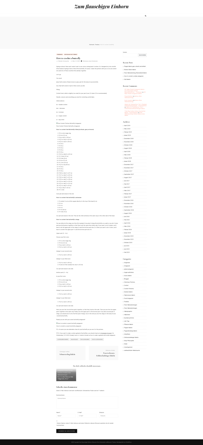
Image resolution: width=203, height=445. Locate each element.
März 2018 (127, 155)
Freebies (59, 54)
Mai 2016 (127, 220)
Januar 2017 (127, 197)
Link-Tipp (126, 321)
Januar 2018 (127, 161)
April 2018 (127, 151)
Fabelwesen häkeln (129, 295)
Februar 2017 (128, 194)
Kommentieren (60, 395)
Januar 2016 (127, 233)
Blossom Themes (111, 442)
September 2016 (129, 210)
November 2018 (128, 142)
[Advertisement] (101, 32)
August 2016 (128, 213)
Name (58, 412)
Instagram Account (106, 333)
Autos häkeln (128, 275)
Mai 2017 (127, 184)
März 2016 (127, 226)
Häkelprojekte (128, 311)
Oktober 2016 (128, 207)
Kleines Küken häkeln (130, 69)
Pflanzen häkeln (128, 324)
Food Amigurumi (128, 298)
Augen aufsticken (129, 272)
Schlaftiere (127, 334)
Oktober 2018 (128, 145)
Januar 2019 (127, 135)
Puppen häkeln (128, 328)
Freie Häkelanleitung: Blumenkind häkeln (135, 73)
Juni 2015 (126, 249)
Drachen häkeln (128, 292)
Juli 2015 (126, 246)
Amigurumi (60, 370)
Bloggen (126, 279)
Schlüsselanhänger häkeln (131, 337)
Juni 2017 (126, 181)
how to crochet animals (97, 339)
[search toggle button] (145, 16)
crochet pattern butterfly (62, 339)
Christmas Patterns (129, 282)
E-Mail (80, 412)
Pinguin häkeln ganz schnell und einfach (135, 66)
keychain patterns (70, 54)
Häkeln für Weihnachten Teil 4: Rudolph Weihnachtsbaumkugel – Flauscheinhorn (135, 105)
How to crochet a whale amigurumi (133, 76)
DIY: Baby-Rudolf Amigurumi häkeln (135, 92)
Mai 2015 (127, 252)
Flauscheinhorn (128, 96)
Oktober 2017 (128, 171)
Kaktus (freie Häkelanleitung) (133, 96)
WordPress (129, 442)
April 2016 (127, 223)
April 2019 (127, 125)
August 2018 (128, 148)
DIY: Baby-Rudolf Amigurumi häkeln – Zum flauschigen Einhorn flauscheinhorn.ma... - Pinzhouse (134, 90)
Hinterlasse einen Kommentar (90, 61)
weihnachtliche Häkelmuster (132, 350)
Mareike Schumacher (63, 61)
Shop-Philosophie (129, 341)
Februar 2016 (128, 229)
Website (101, 412)
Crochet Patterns (129, 289)
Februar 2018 (128, 158)
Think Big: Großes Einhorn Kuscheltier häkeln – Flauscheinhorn (134, 111)
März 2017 (127, 190)
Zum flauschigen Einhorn (101, 6)
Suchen (125, 52)
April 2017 (127, 187)
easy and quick (74, 339)
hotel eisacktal (128, 100)
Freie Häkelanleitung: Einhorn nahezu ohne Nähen (134, 114)
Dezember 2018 (128, 138)
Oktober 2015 (128, 242)
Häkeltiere (127, 315)
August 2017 (128, 177)
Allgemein (127, 262)
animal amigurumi (129, 269)
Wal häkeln (127, 79)
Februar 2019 (128, 132)
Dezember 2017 (128, 164)
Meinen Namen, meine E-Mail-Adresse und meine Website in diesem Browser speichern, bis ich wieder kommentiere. (85, 424)
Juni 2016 (126, 216)
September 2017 (129, 174)
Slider (125, 344)
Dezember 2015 (128, 236)
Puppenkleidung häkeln (130, 331)
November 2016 (128, 203)
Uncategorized (128, 347)
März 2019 (127, 129)
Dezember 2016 (128, 200)
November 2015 (128, 239)
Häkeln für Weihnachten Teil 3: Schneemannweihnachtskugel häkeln (134, 107)
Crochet (66, 370)
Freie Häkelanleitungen (130, 305)
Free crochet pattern (84, 339)
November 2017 (128, 168)
